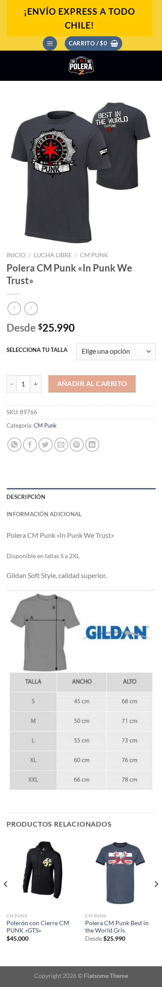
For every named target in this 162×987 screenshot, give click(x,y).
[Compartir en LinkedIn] (92, 445)
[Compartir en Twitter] (45, 445)
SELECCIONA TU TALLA (36, 350)
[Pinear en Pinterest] (77, 445)
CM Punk (94, 255)
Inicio (15, 255)
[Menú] (50, 43)
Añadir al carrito (92, 383)
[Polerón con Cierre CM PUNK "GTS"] (41, 873)
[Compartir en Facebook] (30, 445)
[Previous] (6, 901)
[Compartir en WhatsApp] (14, 445)
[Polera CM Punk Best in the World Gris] (120, 873)
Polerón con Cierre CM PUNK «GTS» (37, 927)
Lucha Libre (53, 255)
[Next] (156, 901)
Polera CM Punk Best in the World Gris (117, 927)
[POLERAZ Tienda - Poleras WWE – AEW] (81, 66)
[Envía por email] (61, 445)
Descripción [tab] (25, 496)
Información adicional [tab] (44, 514)
